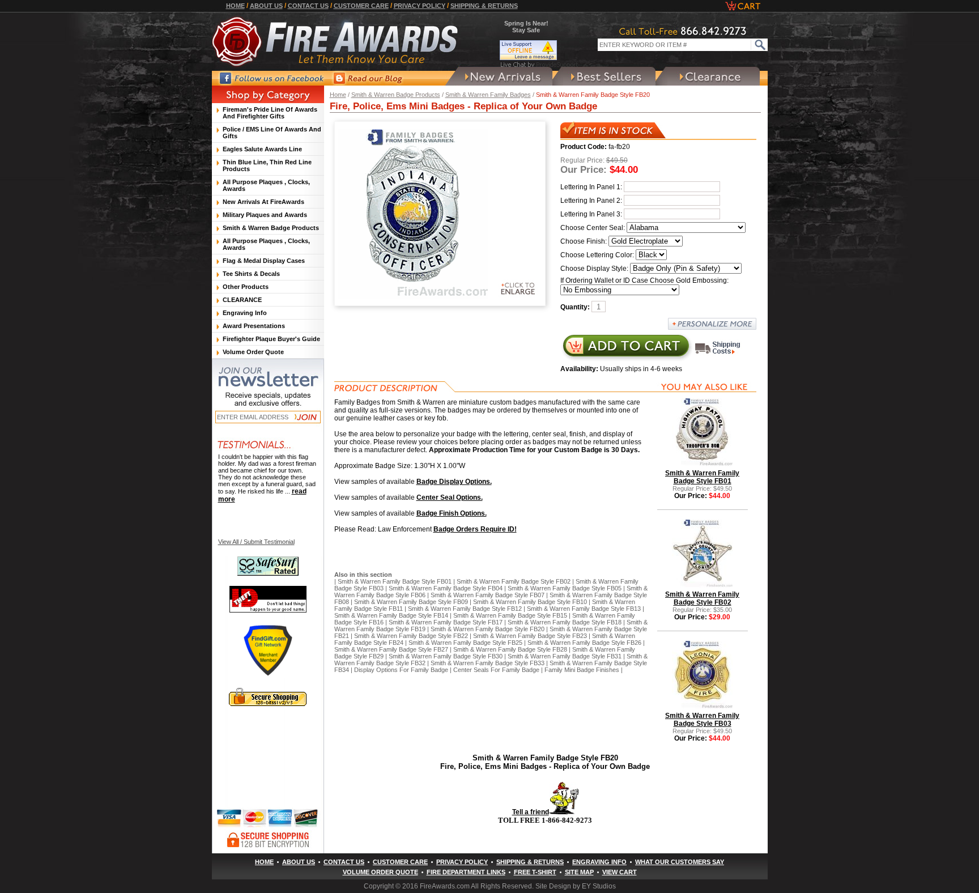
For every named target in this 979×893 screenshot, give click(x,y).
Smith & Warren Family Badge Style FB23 (530, 635)
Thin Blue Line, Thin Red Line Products (267, 165)
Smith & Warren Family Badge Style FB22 (411, 635)
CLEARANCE (242, 299)
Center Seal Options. (449, 497)
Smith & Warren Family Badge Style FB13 (584, 608)
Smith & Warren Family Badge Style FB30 (446, 656)
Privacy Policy (419, 5)
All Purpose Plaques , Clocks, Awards (266, 185)
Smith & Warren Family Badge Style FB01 (395, 581)
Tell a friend (530, 812)
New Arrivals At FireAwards (263, 201)
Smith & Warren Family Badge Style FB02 (514, 581)
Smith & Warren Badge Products (395, 94)
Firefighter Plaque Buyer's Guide (271, 338)
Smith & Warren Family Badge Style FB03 (702, 720)
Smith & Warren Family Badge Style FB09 (411, 601)
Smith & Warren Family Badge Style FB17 (446, 622)
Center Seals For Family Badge (496, 669)
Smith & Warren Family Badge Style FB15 (510, 615)
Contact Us (308, 5)
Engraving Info (245, 312)
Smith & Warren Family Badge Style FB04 (446, 588)
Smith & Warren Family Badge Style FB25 (465, 642)
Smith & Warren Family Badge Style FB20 (487, 629)
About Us (266, 5)
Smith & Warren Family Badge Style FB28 (510, 649)
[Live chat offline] (539, 50)
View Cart (619, 872)
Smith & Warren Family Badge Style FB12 (465, 608)
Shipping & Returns (484, 5)
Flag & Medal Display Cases (264, 260)
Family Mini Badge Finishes (581, 669)
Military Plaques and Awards (265, 214)
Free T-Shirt (535, 872)
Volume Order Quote (253, 351)
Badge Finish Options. (451, 513)
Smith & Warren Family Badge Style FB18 (565, 622)
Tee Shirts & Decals (251, 273)
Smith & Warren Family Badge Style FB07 (487, 595)
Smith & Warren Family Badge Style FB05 (565, 588)
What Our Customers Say (679, 861)
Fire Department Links (466, 872)
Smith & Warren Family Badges (488, 94)
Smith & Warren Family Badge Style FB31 (565, 656)
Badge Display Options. (454, 482)
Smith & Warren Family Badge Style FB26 (584, 642)
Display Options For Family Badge (401, 669)
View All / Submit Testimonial (256, 541)
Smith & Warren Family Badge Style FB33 (487, 663)
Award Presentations (254, 325)
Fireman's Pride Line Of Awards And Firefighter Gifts (270, 113)
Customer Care (361, 5)
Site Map (579, 872)
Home (235, 5)
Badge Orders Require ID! (475, 529)
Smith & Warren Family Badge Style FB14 (391, 615)
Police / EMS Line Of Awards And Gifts (272, 132)
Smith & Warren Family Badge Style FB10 (530, 601)
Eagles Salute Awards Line (262, 149)
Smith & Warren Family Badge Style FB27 (391, 649)
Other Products (246, 286)
